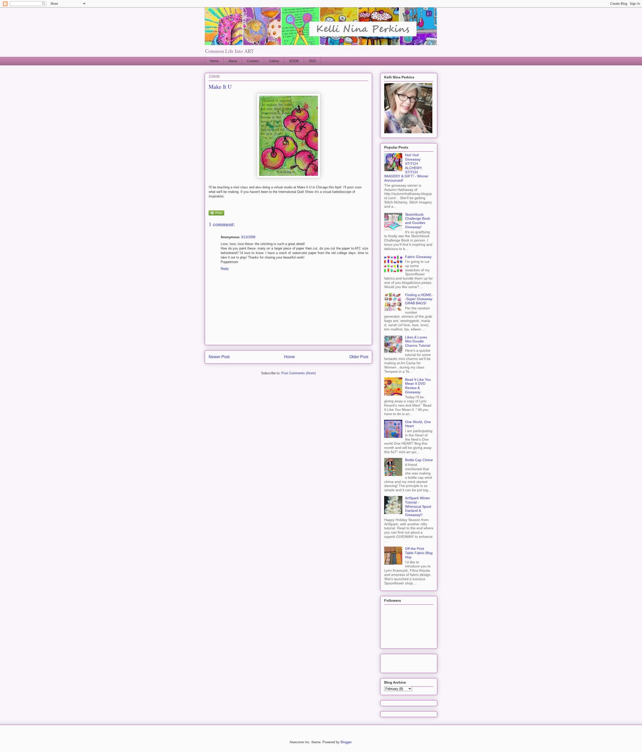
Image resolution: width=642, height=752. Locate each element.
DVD (312, 61)
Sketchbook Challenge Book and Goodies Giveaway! (417, 220)
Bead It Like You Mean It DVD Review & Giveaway (418, 386)
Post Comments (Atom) (298, 373)
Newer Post (219, 357)
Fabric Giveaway (418, 257)
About (232, 61)
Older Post (358, 357)
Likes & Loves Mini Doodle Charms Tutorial (417, 341)
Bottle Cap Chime (419, 460)
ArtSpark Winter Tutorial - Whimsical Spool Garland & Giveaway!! (418, 506)
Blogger (346, 742)
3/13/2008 (248, 237)
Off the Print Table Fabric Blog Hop (419, 553)
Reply (225, 269)
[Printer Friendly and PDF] (216, 213)
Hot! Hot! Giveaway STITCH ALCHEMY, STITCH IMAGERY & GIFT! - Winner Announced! (406, 167)
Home (214, 61)
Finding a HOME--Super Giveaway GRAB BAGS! (419, 299)
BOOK (294, 61)
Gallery (274, 61)
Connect (253, 61)
